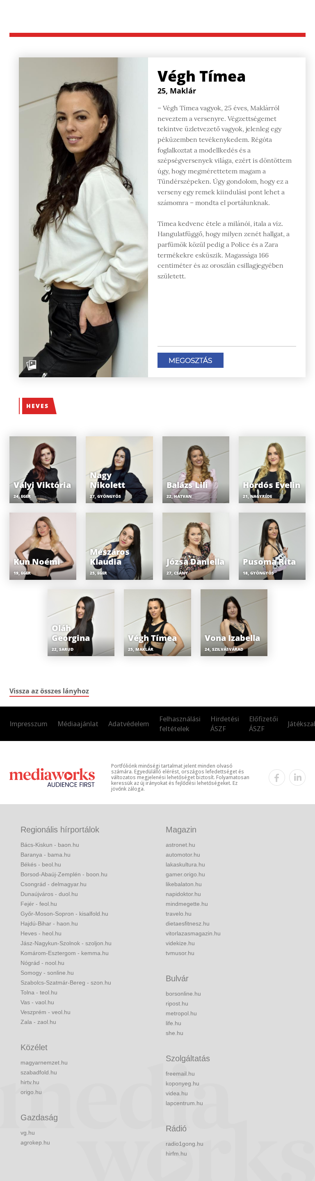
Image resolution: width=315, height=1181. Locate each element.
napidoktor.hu (183, 894)
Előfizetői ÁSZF (263, 723)
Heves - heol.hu (41, 933)
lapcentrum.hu (184, 1103)
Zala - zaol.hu (38, 1022)
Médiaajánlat (77, 723)
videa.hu (177, 1093)
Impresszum (28, 723)
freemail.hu (180, 1073)
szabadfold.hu (39, 1072)
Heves (37, 406)
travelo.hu (179, 913)
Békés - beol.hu (41, 864)
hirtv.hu (30, 1082)
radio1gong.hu (184, 1143)
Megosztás (190, 360)
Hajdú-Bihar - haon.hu (49, 923)
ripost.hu (177, 1003)
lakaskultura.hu (185, 864)
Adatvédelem (128, 723)
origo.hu (31, 1092)
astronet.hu (180, 844)
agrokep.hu (35, 1142)
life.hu (173, 1023)
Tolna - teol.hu (39, 992)
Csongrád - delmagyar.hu (54, 884)
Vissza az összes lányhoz (49, 690)
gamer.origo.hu (185, 874)
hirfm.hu (176, 1153)
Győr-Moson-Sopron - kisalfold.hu (64, 913)
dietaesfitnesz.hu (188, 923)
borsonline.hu (183, 993)
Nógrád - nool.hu (42, 963)
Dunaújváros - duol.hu (49, 894)
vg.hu (28, 1132)
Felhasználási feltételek (180, 723)
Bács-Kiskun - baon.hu (50, 844)
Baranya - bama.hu (46, 854)
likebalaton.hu (184, 884)
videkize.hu (180, 943)
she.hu (174, 1033)
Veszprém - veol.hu (46, 1012)
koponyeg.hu (182, 1083)
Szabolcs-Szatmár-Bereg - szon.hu (66, 982)
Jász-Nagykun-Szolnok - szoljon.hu (66, 943)
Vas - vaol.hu (37, 1002)
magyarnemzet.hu (44, 1062)
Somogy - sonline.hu (47, 972)
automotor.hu (183, 854)
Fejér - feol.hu (39, 904)
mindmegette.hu (187, 904)
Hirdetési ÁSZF (224, 723)
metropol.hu (181, 1013)
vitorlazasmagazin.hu (193, 933)
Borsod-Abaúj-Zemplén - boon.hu (64, 874)
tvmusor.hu (180, 953)
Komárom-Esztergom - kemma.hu (65, 953)
